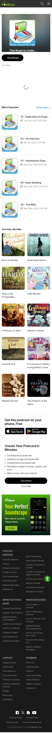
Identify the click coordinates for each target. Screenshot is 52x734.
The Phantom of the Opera (37, 402)
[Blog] (28, 712)
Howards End (8, 364)
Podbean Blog (32, 667)
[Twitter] (22, 712)
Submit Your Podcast (12, 624)
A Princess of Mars (11, 330)
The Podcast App (10, 576)
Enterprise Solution (11, 568)
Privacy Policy (16, 717)
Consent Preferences (32, 722)
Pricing (6, 564)
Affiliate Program (33, 684)
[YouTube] (34, 712)
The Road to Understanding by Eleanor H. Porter (23, 50)
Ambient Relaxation (11, 641)
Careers (29, 671)
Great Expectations (36, 260)
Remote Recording (11, 585)
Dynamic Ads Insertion (13, 612)
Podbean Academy (11, 679)
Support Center (10, 662)
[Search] (42, 4)
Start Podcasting (33, 556)
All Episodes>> (43, 107)
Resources (7, 695)
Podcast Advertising (12, 608)
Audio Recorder (10, 580)
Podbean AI (8, 589)
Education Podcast (34, 591)
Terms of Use (12, 722)
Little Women (33, 293)
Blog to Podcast (33, 583)
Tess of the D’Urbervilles (8, 295)
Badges (6, 691)
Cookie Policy (32, 717)
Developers (8, 699)
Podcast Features (10, 559)
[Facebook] (17, 712)
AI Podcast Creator (34, 579)
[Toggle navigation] (48, 3)
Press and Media (33, 675)
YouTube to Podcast (35, 587)
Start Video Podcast (35, 560)
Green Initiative (33, 679)
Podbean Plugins (10, 632)
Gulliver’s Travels (35, 330)
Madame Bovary (10, 400)
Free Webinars (9, 671)
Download (12, 57)
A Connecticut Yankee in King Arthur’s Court (38, 366)
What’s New (8, 667)
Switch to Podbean (11, 628)
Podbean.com (35, 727)
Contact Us (31, 688)
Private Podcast (10, 572)
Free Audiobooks (10, 636)
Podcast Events (10, 675)
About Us (30, 662)
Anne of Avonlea (10, 260)
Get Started (26, 480)
